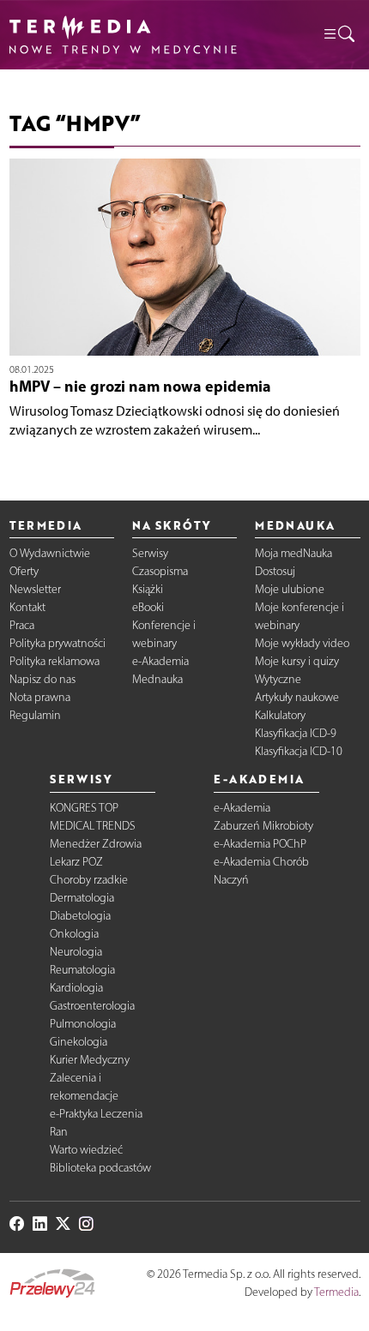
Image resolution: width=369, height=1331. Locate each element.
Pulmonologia (83, 1023)
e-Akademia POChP (260, 843)
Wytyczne (278, 679)
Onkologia (74, 933)
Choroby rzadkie (89, 879)
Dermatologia (82, 897)
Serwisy (150, 553)
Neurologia (76, 951)
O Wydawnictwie (49, 553)
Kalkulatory (280, 715)
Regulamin (35, 715)
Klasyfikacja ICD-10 (298, 751)
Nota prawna (39, 697)
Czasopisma (160, 571)
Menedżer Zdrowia (96, 843)
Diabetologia (80, 915)
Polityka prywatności (57, 643)
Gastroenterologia (92, 1005)
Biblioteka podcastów (100, 1167)
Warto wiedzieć (86, 1149)
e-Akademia (160, 661)
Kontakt (27, 607)
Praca (21, 625)
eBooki (148, 607)
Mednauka (157, 679)
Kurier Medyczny (90, 1059)
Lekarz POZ (76, 861)
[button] (338, 34)
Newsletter (35, 589)
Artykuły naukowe (297, 697)
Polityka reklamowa (54, 661)
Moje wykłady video (302, 643)
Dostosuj (275, 571)
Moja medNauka (293, 553)
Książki (147, 589)
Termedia (336, 1292)
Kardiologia (76, 987)
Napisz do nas (42, 679)
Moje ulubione (289, 589)
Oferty (24, 571)
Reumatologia (82, 969)
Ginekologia (78, 1041)
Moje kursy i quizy (297, 661)
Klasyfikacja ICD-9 (295, 733)
